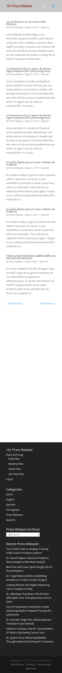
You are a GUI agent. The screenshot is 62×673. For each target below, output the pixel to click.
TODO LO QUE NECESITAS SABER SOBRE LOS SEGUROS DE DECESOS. (31, 257)
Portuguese (12, 509)
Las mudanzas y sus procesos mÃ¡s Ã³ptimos (26, 23)
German (10, 504)
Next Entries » (48, 303)
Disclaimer (17, 664)
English (10, 499)
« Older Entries (14, 303)
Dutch (9, 494)
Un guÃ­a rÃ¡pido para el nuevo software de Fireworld (30, 163)
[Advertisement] (31, 336)
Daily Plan (14, 458)
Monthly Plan (15, 463)
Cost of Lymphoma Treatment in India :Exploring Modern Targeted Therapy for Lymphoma (28, 610)
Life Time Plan (16, 474)
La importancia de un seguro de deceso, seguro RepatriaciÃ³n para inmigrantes (29, 70)
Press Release (16, 27)
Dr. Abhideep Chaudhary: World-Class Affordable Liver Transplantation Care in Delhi (28, 597)
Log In (9, 479)
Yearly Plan (14, 469)
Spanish (45, 27)
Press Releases (14, 514)
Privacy (30, 664)
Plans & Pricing (14, 455)
